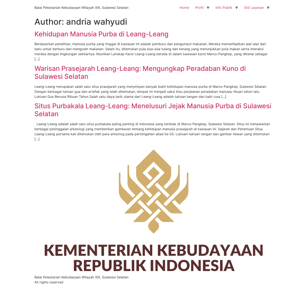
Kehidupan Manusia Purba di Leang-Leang (101, 34)
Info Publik (224, 7)
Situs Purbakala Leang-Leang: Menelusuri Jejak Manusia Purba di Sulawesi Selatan (152, 110)
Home (184, 7)
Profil (199, 7)
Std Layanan (254, 7)
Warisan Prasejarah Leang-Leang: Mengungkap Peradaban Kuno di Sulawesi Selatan (140, 72)
